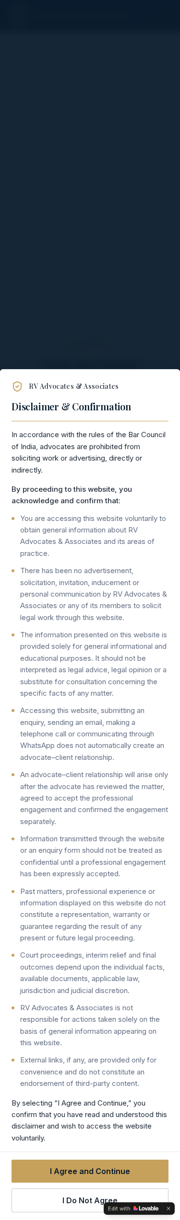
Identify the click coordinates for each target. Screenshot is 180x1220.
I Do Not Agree (90, 1200)
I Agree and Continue (90, 1171)
